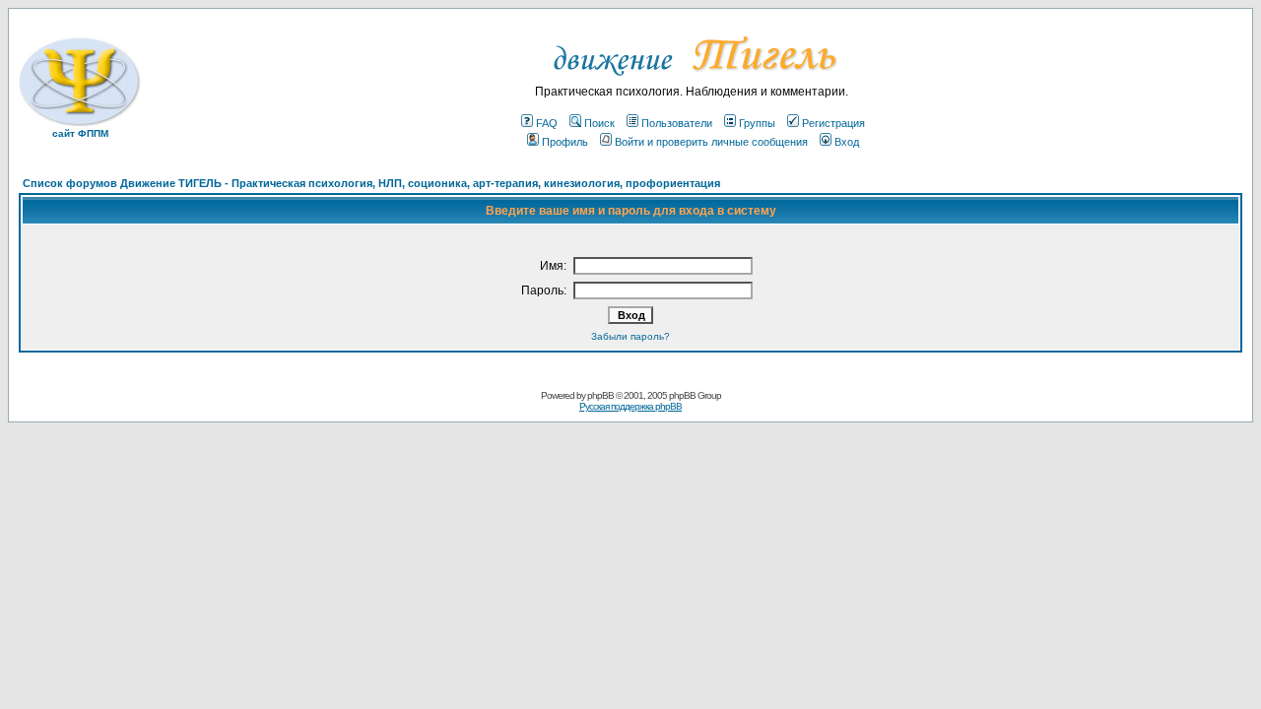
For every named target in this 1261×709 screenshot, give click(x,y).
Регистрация (833, 123)
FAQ (547, 123)
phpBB (600, 395)
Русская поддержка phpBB (630, 406)
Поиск (599, 123)
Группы (757, 123)
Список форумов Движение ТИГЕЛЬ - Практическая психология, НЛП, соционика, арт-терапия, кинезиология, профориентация (371, 183)
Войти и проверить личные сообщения (711, 142)
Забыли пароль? (630, 336)
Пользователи (676, 123)
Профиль (565, 142)
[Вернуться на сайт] (692, 81)
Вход (846, 142)
